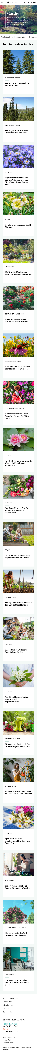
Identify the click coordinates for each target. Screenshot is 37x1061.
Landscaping (21, 37)
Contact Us (7, 1012)
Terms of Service (8, 1043)
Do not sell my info (9, 1037)
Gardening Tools (7, 37)
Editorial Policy (8, 1005)
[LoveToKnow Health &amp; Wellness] (10, 1024)
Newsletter (7, 1002)
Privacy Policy (7, 1040)
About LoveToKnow (10, 998)
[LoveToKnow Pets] (10, 1030)
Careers (6, 1008)
